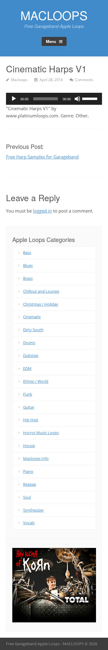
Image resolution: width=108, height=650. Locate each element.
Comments (84, 79)
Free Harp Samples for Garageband (42, 157)
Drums (29, 342)
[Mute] (77, 99)
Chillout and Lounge (41, 291)
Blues (28, 265)
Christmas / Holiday (40, 304)
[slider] (90, 98)
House (29, 445)
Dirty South (33, 329)
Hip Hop (30, 419)
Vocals (28, 522)
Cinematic (32, 316)
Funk (27, 394)
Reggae (29, 484)
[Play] (14, 99)
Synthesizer (33, 510)
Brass (28, 278)
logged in (42, 211)
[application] (54, 99)
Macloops (19, 79)
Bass (27, 252)
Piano (28, 471)
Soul (27, 497)
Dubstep (30, 355)
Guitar (28, 407)
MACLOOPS (54, 14)
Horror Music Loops (41, 432)
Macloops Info (36, 458)
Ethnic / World (35, 381)
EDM (27, 368)
